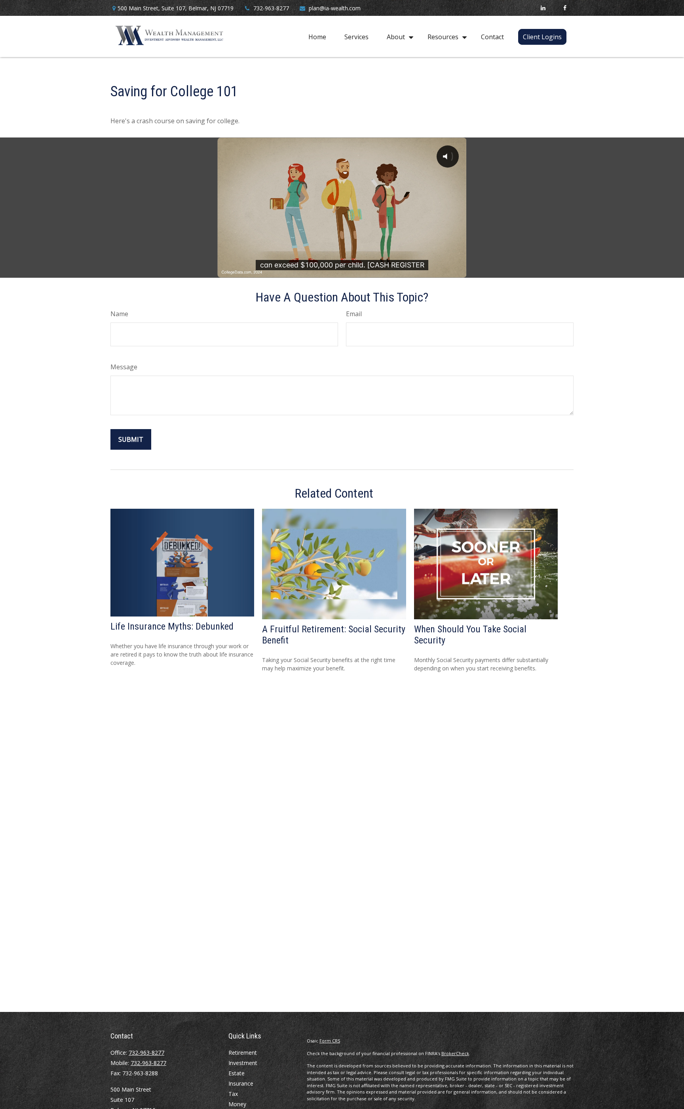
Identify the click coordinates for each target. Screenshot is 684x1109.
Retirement (242, 1052)
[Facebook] (565, 8)
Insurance (240, 1083)
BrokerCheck (455, 1053)
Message (123, 367)
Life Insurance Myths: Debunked (172, 626)
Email (354, 313)
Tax (233, 1094)
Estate (236, 1073)
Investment (242, 1063)
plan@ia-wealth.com (335, 8)
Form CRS (329, 1041)
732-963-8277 (271, 8)
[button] (317, 36)
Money (237, 1104)
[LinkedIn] (543, 8)
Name (119, 313)
